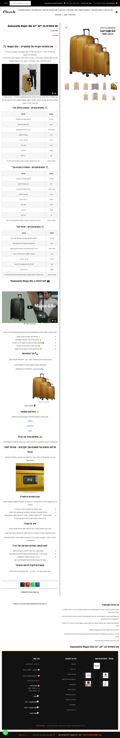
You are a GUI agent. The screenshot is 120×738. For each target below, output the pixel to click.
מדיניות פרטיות (71, 710)
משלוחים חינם (110, 3)
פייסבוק (30, 421)
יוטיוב (30, 430)
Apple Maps (33, 713)
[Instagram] (22, 584)
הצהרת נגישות (72, 689)
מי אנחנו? (73, 669)
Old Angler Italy (36, 10)
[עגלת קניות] (115, 12)
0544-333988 (27, 670)
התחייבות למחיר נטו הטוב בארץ (53, 3)
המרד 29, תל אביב (86, 3)
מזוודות (66, 14)
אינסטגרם (30, 426)
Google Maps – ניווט (31, 702)
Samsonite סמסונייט (84, 10)
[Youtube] (27, 584)
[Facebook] (37, 584)
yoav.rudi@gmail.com (30, 676)
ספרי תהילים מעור (72, 10)
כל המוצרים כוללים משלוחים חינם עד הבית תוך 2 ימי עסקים (30, 604)
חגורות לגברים (54, 10)
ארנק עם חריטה (108, 10)
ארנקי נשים (72, 14)
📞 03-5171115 (38, 369)
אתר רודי (32, 571)
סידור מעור (62, 10)
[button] (65, 28)
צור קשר (73, 664)
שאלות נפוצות (72, 674)
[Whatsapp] (32, 584)
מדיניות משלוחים (71, 695)
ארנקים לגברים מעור (97, 10)
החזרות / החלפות (71, 700)
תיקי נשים (45, 10)
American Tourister (24, 10)
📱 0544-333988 (30, 405)
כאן (27, 359)
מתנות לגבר (58, 14)
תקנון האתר (72, 684)
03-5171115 (29, 664)
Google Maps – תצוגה (30, 708)
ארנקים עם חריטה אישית (69, 679)
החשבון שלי (72, 705)
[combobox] (20, 3)
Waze (35, 696)
